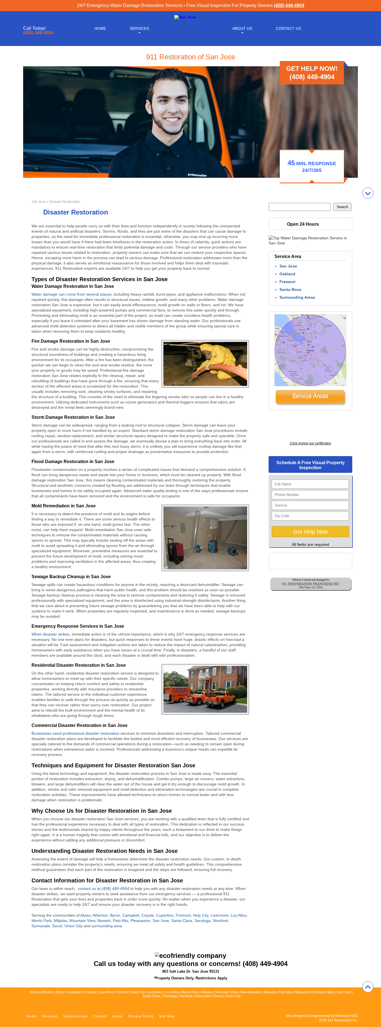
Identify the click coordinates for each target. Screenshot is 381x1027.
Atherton (100, 915)
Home (100, 28)
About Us (242, 28)
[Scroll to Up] (367, 986)
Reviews (49, 1016)
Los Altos (239, 915)
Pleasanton (140, 920)
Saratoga (202, 920)
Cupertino (164, 915)
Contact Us (288, 28)
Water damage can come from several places (72, 294)
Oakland (287, 274)
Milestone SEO (346, 1016)
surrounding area (106, 926)
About (117, 1016)
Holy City (200, 915)
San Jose (39, 202)
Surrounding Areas (297, 297)
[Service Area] (310, 404)
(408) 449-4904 (289, 5)
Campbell (130, 915)
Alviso (85, 915)
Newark (104, 920)
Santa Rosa (290, 289)
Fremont (183, 915)
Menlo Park (42, 920)
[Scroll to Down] (367, 193)
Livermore (219, 915)
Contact (100, 1016)
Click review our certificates (310, 443)
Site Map (167, 1016)
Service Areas (75, 1016)
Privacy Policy (140, 1016)
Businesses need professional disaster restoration (75, 733)
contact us (87, 888)
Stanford (220, 920)
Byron (115, 915)
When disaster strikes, (51, 634)
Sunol (57, 926)
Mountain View (82, 920)
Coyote (147, 915)
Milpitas (60, 920)
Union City (73, 926)
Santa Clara (181, 920)
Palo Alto (120, 920)
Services (139, 28)
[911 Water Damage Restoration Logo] (185, 17)
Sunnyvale (41, 926)
